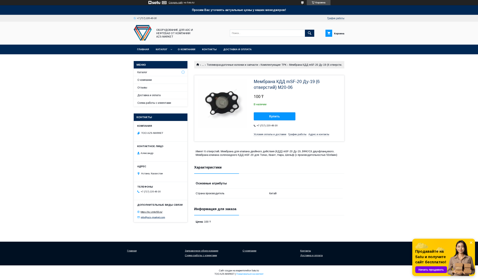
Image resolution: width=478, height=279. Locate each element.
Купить (274, 116)
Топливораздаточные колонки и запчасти (232, 64)
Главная (143, 49)
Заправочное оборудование (201, 250)
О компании (186, 49)
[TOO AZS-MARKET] (143, 39)
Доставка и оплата (237, 49)
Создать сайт (176, 2)
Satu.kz (255, 270)
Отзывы (142, 87)
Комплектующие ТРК (273, 64)
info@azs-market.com (153, 217)
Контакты (209, 49)
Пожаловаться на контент (249, 274)
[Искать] (309, 33)
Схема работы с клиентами (154, 102)
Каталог (161, 49)
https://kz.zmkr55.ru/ (151, 212)
